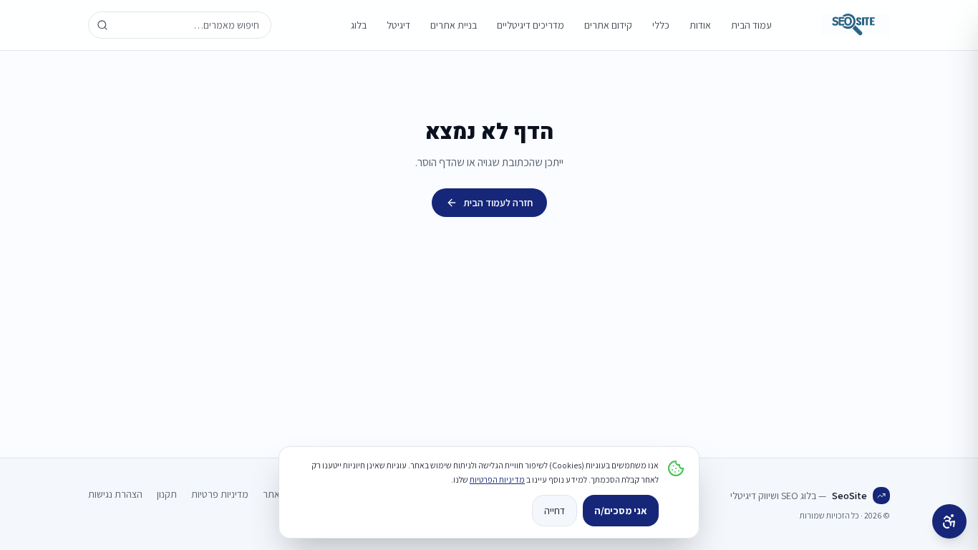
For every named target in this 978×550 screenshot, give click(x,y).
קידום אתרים (608, 25)
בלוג (359, 25)
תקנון (167, 494)
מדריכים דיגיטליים (530, 25)
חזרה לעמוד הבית (498, 202)
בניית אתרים (453, 25)
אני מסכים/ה (620, 510)
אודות (700, 25)
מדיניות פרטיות (219, 494)
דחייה (554, 510)
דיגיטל (398, 25)
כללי (660, 25)
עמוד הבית (751, 25)
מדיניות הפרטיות (497, 479)
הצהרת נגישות (115, 494)
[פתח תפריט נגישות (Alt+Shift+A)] (949, 521)
